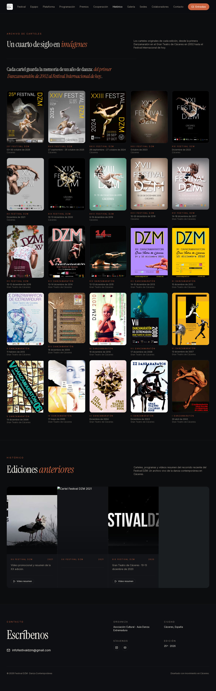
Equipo (34, 6)
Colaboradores (160, 6)
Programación (67, 6)
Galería (131, 6)
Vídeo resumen (24, 581)
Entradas (200, 6)
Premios (84, 6)
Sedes (143, 6)
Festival (21, 6)
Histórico (118, 6)
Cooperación (100, 6)
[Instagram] (116, 647)
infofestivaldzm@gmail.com (31, 650)
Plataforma (49, 6)
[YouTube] (125, 647)
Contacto (178, 6)
